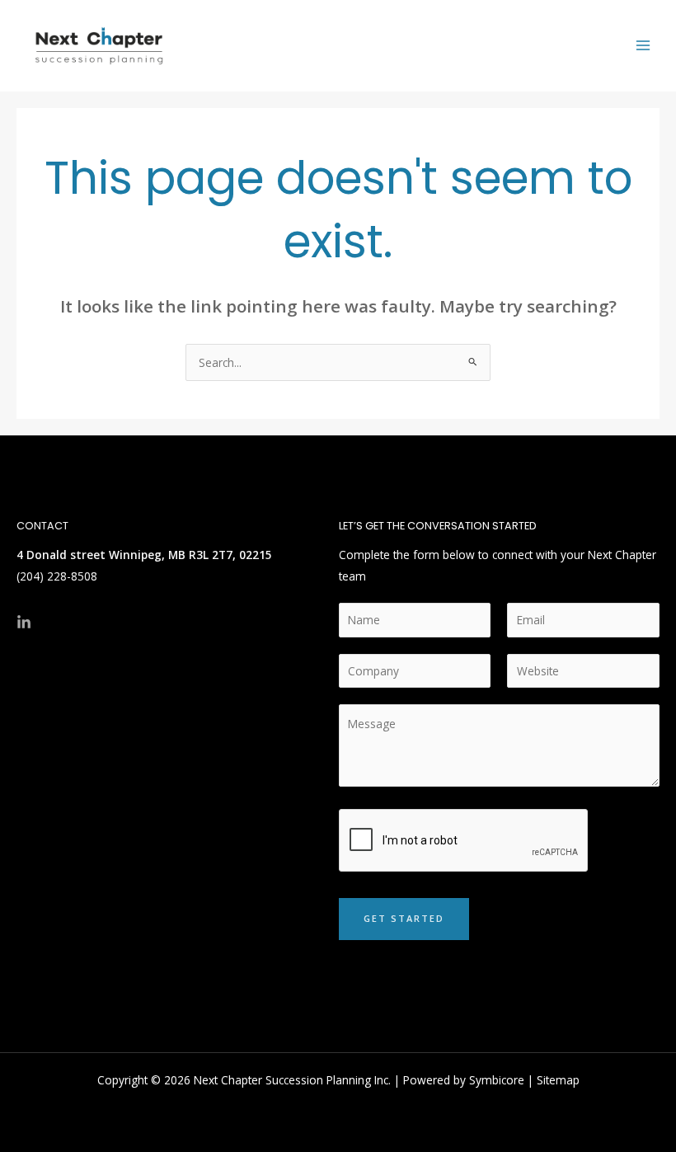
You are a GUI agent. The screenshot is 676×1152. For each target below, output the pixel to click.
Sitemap (558, 1080)
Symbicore (496, 1080)
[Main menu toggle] (643, 46)
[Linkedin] (23, 622)
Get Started (404, 918)
